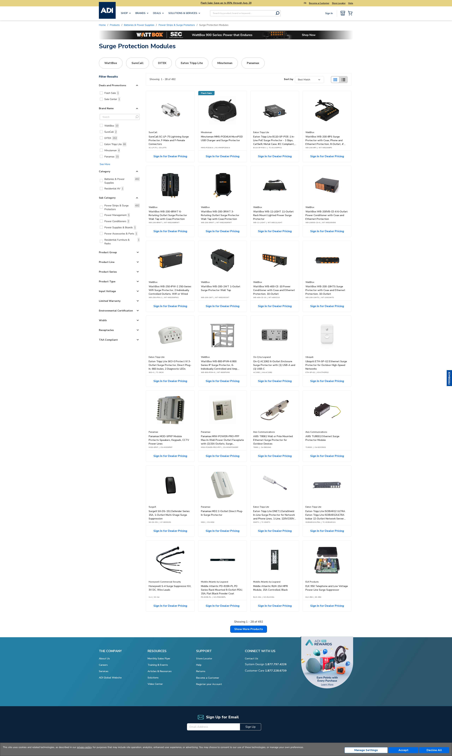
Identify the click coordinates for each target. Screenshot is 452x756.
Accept (403, 750)
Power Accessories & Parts (120, 233)
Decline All (434, 750)
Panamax (111, 156)
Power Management (116, 215)
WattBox (111, 125)
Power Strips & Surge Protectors (121, 207)
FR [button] (305, 3)
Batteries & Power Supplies (121, 180)
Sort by (288, 79)
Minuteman (112, 150)
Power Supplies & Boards (120, 227)
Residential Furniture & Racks (121, 241)
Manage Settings (366, 750)
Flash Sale (111, 93)
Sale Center (112, 99)
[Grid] (335, 79)
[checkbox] (101, 93)
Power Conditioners (116, 221)
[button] (449, 378)
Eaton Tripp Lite (115, 144)
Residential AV (113, 188)
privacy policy (84, 747)
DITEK (110, 138)
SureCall (110, 132)
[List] (343, 79)
